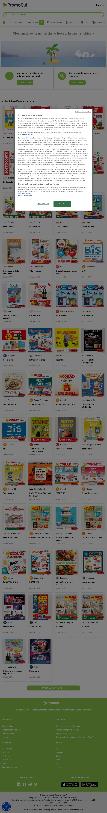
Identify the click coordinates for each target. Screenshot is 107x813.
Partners (47, 149)
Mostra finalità (43, 204)
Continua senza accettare (83, 112)
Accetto (62, 204)
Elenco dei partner (25, 196)
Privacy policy (28, 134)
